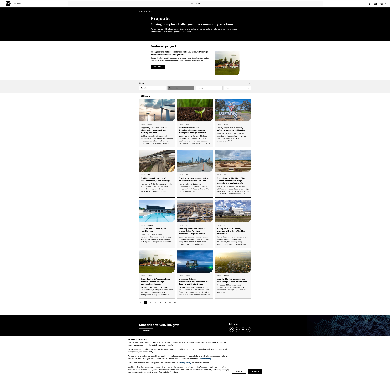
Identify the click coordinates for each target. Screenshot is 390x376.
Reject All (239, 371)
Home (141, 11)
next (180, 302)
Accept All (255, 371)
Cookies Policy (205, 359)
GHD (8, 3)
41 (175, 302)
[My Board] (370, 3)
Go (320, 3)
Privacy (185, 363)
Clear (316, 3)
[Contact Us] (375, 3)
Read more (157, 66)
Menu (19, 3)
